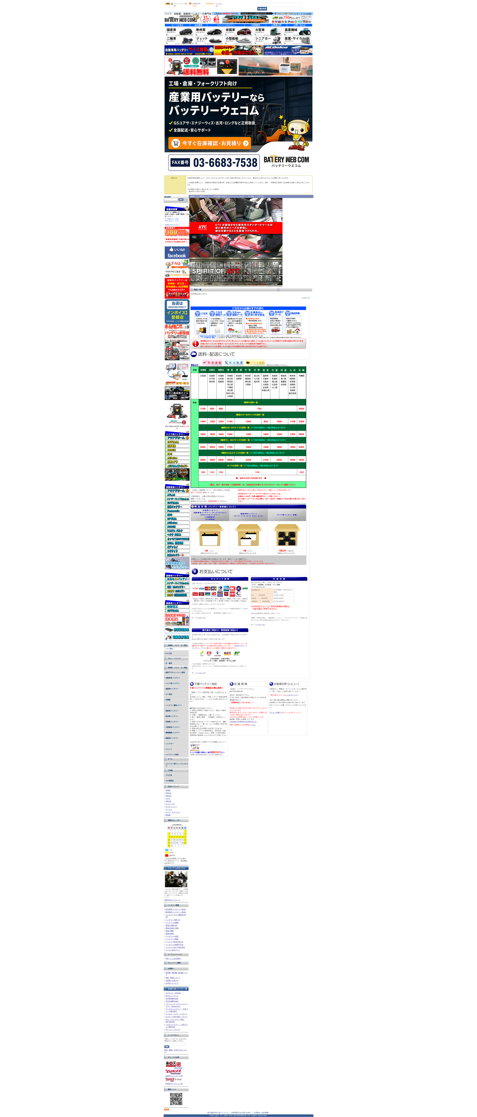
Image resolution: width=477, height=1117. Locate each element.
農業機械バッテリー (173, 733)
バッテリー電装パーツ (174, 705)
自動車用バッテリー (173, 678)
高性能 (168, 815)
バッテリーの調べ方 (173, 920)
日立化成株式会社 (172, 1001)
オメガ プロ (170, 804)
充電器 (168, 700)
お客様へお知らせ (172, 980)
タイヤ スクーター (173, 812)
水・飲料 (169, 663)
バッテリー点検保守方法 (174, 945)
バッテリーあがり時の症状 (175, 947)
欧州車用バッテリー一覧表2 (176, 909)
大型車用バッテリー (173, 727)
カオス (168, 798)
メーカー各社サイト (173, 950)
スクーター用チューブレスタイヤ (177, 765)
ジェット (169, 749)
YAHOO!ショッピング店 (174, 1076)
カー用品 (169, 649)
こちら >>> (202, 617)
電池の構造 (170, 931)
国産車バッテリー (172, 711)
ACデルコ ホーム (172, 996)
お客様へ (171, 968)
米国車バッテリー (172, 722)
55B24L (169, 793)
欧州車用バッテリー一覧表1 (176, 912)
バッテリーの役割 (172, 936)
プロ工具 (169, 775)
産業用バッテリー (172, 689)
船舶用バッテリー (172, 738)
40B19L (169, 801)
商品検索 (167, 197)
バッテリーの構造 (172, 939)
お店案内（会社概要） (262, 1113)
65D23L (169, 796)
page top (307, 297)
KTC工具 (169, 653)
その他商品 (170, 781)
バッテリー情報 (173, 905)
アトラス (169, 810)
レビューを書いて (275, 712)
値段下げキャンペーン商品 (175, 672)
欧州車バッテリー (172, 716)
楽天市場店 (178, 1068)
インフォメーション (175, 954)
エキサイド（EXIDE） (174, 993)
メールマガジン (173, 1035)
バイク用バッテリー (173, 683)
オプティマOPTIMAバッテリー (177, 1017)
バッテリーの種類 (172, 922)
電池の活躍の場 (171, 925)
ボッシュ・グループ (173, 1029)
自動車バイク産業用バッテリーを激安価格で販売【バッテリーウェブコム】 (217, 196)
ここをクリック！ (292, 695)
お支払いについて (172, 983)
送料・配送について (173, 978)
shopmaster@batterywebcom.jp (243, 721)
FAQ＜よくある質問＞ (173, 958)
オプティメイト (171, 807)
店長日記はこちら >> (172, 900)
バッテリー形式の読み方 (174, 942)
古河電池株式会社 (172, 998)
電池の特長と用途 (172, 928)
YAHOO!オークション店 (174, 1084)
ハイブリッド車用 (172, 755)
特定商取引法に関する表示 (241, 1113)
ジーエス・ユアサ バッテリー (177, 1014)
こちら (253, 725)
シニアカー (170, 744)
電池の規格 (170, 934)
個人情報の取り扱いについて (217, 1113)
